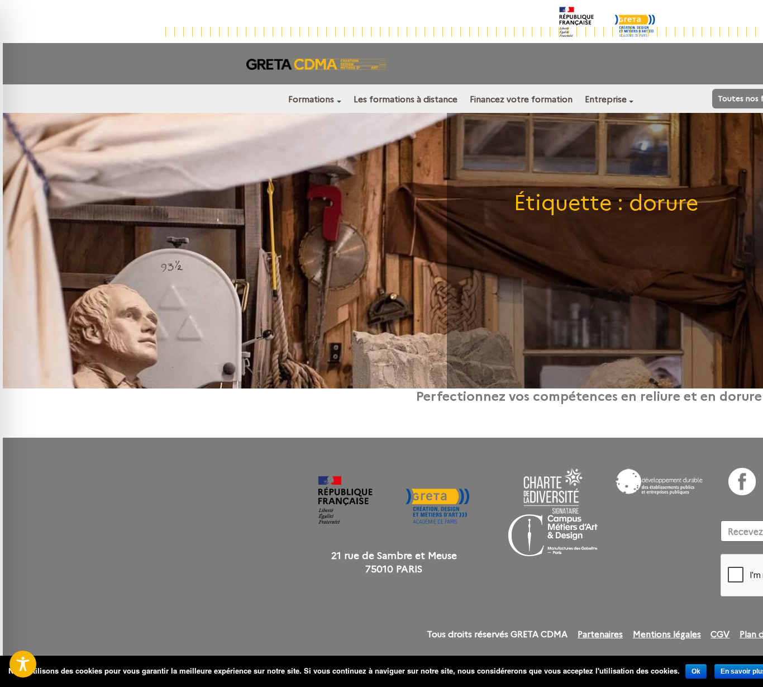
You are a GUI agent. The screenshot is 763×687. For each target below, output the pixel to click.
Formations (311, 99)
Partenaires (600, 633)
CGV (719, 633)
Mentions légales (667, 633)
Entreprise (606, 99)
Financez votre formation (521, 99)
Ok (696, 671)
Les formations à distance (405, 99)
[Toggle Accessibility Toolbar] (22, 664)
